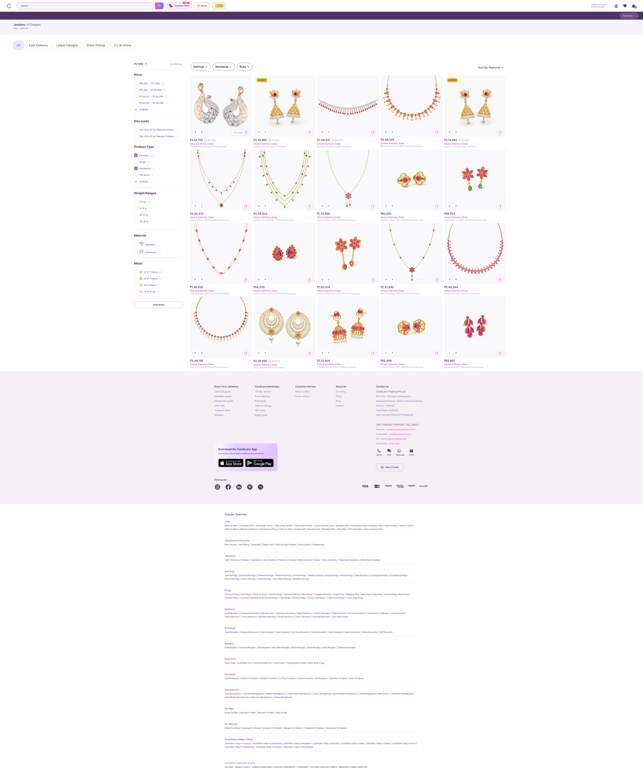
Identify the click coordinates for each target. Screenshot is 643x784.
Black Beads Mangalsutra (345, 693)
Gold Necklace (232, 613)
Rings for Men (231, 712)
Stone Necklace (249, 616)
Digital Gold (267, 544)
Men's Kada (281, 712)
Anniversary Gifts (359, 525)
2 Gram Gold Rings (335, 597)
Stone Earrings (264, 579)
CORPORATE (303, 767)
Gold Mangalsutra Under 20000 (374, 693)
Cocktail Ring (231, 597)
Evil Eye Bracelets (300, 632)
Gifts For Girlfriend (248, 529)
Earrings (230, 571)
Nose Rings (230, 663)
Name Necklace (232, 616)
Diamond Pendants (249, 678)
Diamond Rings (232, 594)
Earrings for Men (248, 712)
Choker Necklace (322, 613)
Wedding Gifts (328, 529)
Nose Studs (279, 663)
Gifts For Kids (391, 525)
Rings (228, 590)
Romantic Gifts (376, 525)
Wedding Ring (352, 594)
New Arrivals (231, 544)
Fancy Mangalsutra (322, 693)
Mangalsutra (232, 689)
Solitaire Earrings (265, 575)
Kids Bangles (264, 647)
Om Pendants (321, 678)
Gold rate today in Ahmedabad (298, 747)
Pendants (230, 674)
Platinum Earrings (283, 575)
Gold (227, 560)
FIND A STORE (392, 467)
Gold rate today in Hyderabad (267, 743)
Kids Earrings (300, 575)
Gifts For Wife (285, 529)
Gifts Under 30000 (284, 525)
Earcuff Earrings (232, 579)
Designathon (319, 544)
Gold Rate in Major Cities (239, 739)
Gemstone (256, 560)
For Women (231, 724)
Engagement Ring (322, 594)
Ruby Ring (377, 594)
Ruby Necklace (304, 613)
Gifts (227, 521)
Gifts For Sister (406, 525)
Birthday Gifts (342, 525)
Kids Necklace (267, 613)
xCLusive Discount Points (324, 767)
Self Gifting (244, 544)
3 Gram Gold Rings (316, 597)
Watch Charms (305, 560)
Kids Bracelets (267, 632)
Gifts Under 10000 (264, 525)
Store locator (304, 544)
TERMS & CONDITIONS (262, 767)
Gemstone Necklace (285, 613)
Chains (317, 560)
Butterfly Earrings (301, 579)
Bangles (229, 643)
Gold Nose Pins (244, 663)
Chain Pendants (305, 678)
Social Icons (379, 451)
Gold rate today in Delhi (352, 743)
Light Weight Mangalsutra (236, 697)
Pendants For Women (314, 728)
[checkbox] (161, 83)
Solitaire (245, 560)
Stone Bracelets (369, 632)
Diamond (235, 560)
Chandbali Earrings (398, 575)
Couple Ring (338, 594)
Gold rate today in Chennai (238, 743)
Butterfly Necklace (267, 616)
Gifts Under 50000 (303, 525)
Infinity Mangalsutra (283, 697)
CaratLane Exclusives (237, 540)
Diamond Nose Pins (263, 663)
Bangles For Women (293, 728)
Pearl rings (284, 597)
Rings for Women (233, 728)
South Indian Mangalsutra (299, 693)
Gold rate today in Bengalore (297, 743)
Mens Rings (306, 594)
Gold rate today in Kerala (378, 743)
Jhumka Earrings (315, 575)
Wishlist (625, 6)
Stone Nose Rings (316, 663)
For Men (229, 708)
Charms (292, 560)
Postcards (255, 544)
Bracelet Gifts (313, 529)
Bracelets (230, 628)
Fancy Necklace (303, 616)
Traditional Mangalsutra (402, 693)
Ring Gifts (341, 529)
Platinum (283, 560)
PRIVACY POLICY (242, 767)
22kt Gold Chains (340, 616)
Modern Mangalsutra (275, 693)
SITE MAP (229, 767)
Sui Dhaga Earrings (378, 575)
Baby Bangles (329, 647)
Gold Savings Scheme (285, 544)
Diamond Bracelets (249, 632)
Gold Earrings (231, 575)
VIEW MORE (158, 305)
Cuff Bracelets (385, 632)
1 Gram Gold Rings (354, 597)
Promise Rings (298, 597)
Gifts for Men (231, 525)
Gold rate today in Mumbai (326, 743)
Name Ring (404, 594)
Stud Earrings (346, 575)
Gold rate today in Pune (404, 743)
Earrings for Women (252, 728)
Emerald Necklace (321, 616)
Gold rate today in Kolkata (268, 747)
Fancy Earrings (248, 579)
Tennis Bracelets (318, 632)
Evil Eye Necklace (356, 613)
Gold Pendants (231, 678)
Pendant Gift (299, 529)
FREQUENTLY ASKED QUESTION (353, 767)
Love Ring (244, 597)
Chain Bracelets (335, 632)
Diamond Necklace (250, 613)
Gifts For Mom (231, 529)
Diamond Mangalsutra (253, 693)
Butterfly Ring (257, 597)
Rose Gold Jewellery (349, 560)
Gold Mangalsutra (233, 693)
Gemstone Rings (291, 594)
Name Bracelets (352, 632)
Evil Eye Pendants (287, 678)
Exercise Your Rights (284, 767)
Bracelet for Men (266, 712)
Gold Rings (246, 594)
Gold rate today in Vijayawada (239, 747)
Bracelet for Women (272, 728)
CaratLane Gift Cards (324, 525)
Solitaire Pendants (268, 678)
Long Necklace (397, 613)
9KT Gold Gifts (355, 529)
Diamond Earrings (247, 575)
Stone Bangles (314, 647)
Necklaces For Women (377, 613)
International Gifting (268, 529)
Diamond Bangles (247, 647)
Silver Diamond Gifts (373, 529)
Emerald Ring (390, 594)
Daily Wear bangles (281, 647)
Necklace (230, 609)
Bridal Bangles (298, 647)
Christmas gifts (246, 525)
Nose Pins (230, 658)
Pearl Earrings (361, 575)
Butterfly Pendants (338, 678)
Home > (16, 28)
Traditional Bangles (346, 647)
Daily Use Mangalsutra (261, 697)
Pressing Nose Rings (296, 663)
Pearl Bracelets (283, 632)
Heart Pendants (356, 678)
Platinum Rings (260, 594)
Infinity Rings (271, 597)
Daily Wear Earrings (282, 579)
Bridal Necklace (285, 616)
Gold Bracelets (231, 632)
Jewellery (230, 555)
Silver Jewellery (329, 560)
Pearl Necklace (339, 613)
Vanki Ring (366, 594)
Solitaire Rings (275, 594)
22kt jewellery (270, 560)
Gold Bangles (231, 647)
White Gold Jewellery (370, 560)
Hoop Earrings (331, 575)
